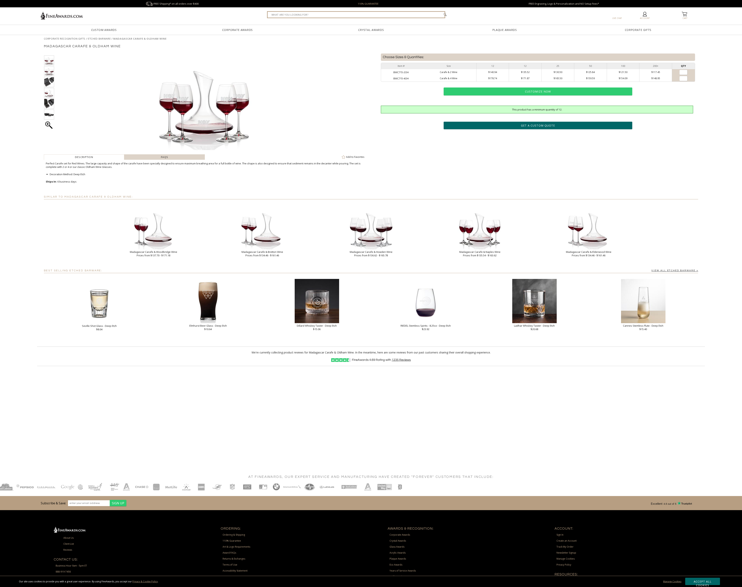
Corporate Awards (237, 30)
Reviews (401, 359)
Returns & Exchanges (234, 558)
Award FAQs (229, 552)
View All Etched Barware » (674, 270)
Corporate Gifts (638, 30)
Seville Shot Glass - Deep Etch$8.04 (99, 327)
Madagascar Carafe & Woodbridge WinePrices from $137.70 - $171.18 (153, 253)
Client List (68, 543)
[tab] (84, 157)
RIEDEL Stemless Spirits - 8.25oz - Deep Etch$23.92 (426, 327)
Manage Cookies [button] (565, 558)
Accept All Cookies (703, 582)
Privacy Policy (563, 564)
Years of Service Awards (403, 570)
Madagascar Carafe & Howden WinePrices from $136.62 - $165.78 (371, 253)
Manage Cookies (672, 581)
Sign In (559, 534)
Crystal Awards (371, 30)
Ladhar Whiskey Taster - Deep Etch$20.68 (534, 327)
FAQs (164, 157)
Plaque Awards (504, 30)
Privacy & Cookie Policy (145, 581)
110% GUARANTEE (368, 3)
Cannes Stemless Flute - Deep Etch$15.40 (643, 327)
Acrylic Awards (398, 552)
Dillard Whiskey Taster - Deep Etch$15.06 (317, 327)
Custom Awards (104, 30)
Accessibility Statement (235, 570)
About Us (68, 537)
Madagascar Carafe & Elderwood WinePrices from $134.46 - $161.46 (588, 253)
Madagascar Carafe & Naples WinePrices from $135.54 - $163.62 (479, 253)
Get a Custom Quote (538, 125)
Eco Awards (396, 564)
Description (84, 157)
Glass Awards (397, 546)
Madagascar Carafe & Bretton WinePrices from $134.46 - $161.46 (262, 253)
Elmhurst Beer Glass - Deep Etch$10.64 (208, 327)
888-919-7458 (63, 571)
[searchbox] (356, 14)
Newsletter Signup (566, 552)
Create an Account (566, 540)
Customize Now (538, 91)
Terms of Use (230, 564)
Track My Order (565, 546)
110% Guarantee (232, 540)
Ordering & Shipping (234, 534)
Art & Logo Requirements (236, 546)
